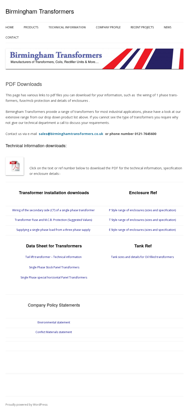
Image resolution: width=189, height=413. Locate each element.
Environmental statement (54, 322)
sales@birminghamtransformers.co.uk (70, 134)
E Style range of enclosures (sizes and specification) (142, 230)
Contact (12, 37)
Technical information (67, 27)
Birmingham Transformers (40, 11)
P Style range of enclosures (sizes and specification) (142, 210)
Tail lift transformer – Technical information (53, 257)
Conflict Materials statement (53, 332)
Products (31, 27)
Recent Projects (142, 27)
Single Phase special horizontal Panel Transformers (53, 277)
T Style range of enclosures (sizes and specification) (142, 220)
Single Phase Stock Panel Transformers (53, 267)
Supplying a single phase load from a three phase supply (53, 230)
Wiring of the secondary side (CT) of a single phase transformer (53, 210)
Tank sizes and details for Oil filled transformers (142, 257)
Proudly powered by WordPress (26, 405)
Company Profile (108, 27)
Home (10, 27)
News (167, 27)
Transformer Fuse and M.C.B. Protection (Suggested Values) (53, 220)
